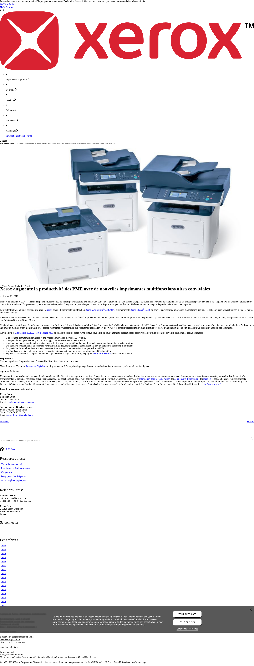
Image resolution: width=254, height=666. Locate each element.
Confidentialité (41, 657)
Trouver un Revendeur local (13, 642)
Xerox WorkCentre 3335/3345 (100, 310)
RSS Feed (10, 449)
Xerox (49, 310)
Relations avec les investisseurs (15, 468)
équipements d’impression (186, 379)
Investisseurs (28, 657)
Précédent (4, 421)
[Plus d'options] (127, 10)
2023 (3, 557)
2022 (3, 561)
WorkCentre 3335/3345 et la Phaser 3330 (34, 333)
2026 (3, 545)
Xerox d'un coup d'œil (11, 464)
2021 (3, 565)
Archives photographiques (13, 480)
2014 (3, 593)
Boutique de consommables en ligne (17, 636)
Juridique (52, 657)
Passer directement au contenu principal (18, 1)
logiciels (207, 379)
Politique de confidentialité (131, 619)
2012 (3, 601)
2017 (3, 581)
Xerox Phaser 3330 (140, 310)
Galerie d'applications (10, 639)
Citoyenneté (6, 472)
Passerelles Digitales (35, 366)
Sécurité (81, 657)
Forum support (7, 652)
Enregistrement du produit (12, 654)
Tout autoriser (187, 614)
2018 (3, 577)
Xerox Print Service (101, 353)
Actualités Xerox (7, 144)
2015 (3, 589)
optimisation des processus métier (154, 379)
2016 (3, 585)
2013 (3, 597)
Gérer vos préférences (187, 628)
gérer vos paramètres (95, 622)
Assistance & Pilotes (9, 647)
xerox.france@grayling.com (20, 415)
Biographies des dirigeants (13, 476)
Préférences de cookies (66, 657)
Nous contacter (7, 657)
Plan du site (90, 657)
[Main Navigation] (127, 141)
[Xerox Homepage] (127, 69)
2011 (3, 605)
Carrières (18, 657)
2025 (3, 549)
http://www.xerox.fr (212, 384)
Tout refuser (187, 622)
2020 (3, 569)
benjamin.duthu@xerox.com (21, 402)
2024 (3, 553)
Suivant (250, 421)
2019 (3, 573)
